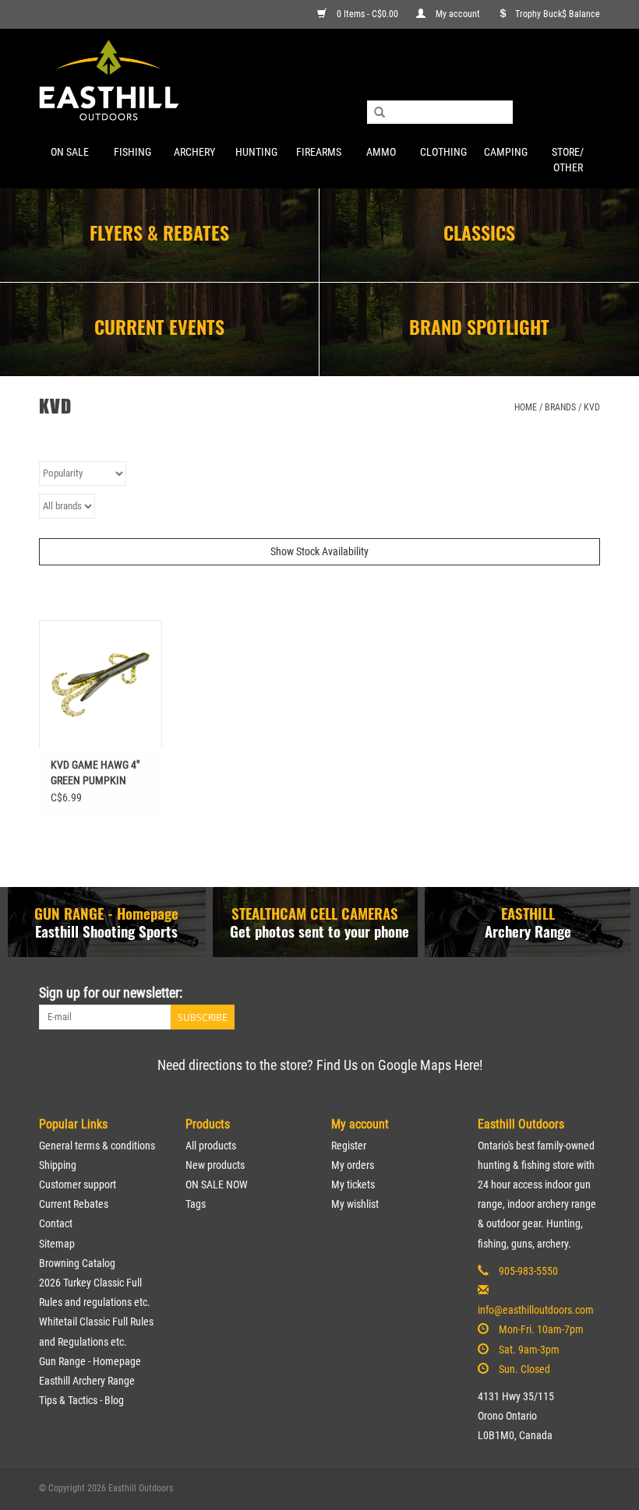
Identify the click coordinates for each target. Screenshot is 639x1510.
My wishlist (355, 1204)
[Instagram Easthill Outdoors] (587, 992)
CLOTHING (443, 152)
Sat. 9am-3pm (529, 1349)
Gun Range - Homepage (90, 1361)
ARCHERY (194, 152)
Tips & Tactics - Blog (81, 1400)
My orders (352, 1165)
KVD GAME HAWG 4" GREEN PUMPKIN (95, 773)
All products (210, 1145)
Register (348, 1145)
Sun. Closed (524, 1369)
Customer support (77, 1184)
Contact (55, 1223)
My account (457, 14)
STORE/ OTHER (568, 160)
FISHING (132, 152)
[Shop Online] (319, 81)
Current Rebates (73, 1204)
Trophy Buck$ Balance (557, 14)
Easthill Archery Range (87, 1380)
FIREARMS (318, 152)
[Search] (379, 113)
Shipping (57, 1165)
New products (215, 1165)
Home (525, 407)
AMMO (381, 152)
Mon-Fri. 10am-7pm (541, 1329)
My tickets (353, 1184)
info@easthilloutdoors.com (536, 1310)
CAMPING (506, 152)
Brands (560, 407)
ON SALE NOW (216, 1184)
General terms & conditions (97, 1145)
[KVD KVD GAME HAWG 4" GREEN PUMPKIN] (100, 684)
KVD (592, 407)
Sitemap (57, 1243)
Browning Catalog (77, 1263)
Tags (195, 1204)
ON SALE (70, 152)
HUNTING (256, 152)
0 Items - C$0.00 (367, 14)
